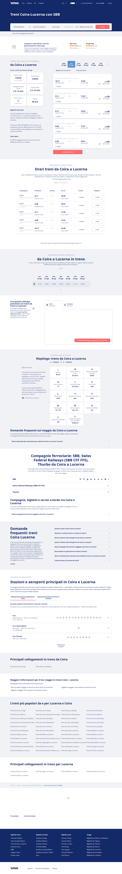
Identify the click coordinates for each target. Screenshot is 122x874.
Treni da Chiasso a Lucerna (19, 775)
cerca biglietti (18, 80)
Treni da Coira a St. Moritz (69, 727)
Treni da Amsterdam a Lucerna (71, 738)
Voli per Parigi (66, 838)
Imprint (30, 868)
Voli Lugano (65, 850)
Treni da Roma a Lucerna (94, 734)
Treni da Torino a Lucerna (95, 751)
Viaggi (89, 835)
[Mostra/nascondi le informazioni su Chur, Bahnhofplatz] (108, 628)
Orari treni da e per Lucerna (31, 785)
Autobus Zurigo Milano (44, 850)
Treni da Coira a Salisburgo (19, 731)
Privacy (54, 868)
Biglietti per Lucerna (94, 850)
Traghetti (41, 3)
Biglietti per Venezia (94, 855)
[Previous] (33, 277)
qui (80, 243)
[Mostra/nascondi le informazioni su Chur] (108, 618)
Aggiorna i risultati (59, 182)
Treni (23, 3)
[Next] (108, 64)
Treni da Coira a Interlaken (70, 722)
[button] (57, 27)
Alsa (37, 855)
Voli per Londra (66, 844)
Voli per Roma (66, 841)
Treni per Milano (16, 838)
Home (12, 785)
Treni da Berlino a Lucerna (95, 738)
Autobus (29, 3)
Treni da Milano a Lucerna (95, 731)
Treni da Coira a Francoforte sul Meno (23, 722)
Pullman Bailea (41, 847)
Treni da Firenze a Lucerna (44, 746)
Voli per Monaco (67, 852)
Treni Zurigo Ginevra (18, 841)
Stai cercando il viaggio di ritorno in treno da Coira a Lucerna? (32, 687)
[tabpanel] (78, 326)
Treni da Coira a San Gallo (95, 722)
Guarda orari (18, 103)
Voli (35, 3)
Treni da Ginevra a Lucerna (70, 734)
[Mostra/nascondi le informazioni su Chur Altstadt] (108, 637)
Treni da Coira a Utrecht (18, 727)
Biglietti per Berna (93, 847)
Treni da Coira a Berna (17, 714)
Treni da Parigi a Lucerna (18, 734)
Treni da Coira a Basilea (43, 667)
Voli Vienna (65, 855)
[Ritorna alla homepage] (16, 3)
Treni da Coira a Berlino (94, 714)
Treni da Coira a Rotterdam (45, 722)
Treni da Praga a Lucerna (69, 751)
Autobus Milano (41, 841)
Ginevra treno (15, 847)
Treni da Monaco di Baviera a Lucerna (73, 742)
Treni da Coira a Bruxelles (44, 718)
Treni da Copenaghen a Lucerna (46, 742)
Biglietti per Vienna (93, 844)
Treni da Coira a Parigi (43, 711)
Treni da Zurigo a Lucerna (69, 731)
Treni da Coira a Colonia (44, 727)
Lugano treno (15, 852)
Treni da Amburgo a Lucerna (19, 751)
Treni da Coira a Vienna (69, 718)
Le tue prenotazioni (87, 3)
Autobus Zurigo (41, 838)
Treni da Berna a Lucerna (18, 738)
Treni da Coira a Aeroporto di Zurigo (48, 714)
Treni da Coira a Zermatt (94, 727)
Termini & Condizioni (42, 868)
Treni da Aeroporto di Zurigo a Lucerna (49, 738)
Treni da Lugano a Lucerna (95, 746)
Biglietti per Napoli (93, 841)
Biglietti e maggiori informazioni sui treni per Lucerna (29, 690)
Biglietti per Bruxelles (94, 852)
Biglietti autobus (42, 835)
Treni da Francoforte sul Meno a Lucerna (49, 751)
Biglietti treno (16, 835)
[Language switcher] (73, 3)
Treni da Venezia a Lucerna (70, 746)
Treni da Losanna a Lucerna (19, 742)
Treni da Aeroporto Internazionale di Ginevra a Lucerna (29, 746)
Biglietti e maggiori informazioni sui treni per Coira (79, 687)
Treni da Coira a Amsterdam (70, 714)
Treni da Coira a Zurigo (18, 667)
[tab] (63, 70)
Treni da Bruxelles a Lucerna (95, 742)
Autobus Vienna (41, 844)
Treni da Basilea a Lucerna (44, 734)
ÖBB (12, 850)
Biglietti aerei (66, 835)
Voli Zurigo (65, 847)
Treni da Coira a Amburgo (95, 718)
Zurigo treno (15, 855)
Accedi (110, 3)
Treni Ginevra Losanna (18, 844)
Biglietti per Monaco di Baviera (97, 838)
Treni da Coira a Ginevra (94, 711)
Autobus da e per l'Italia (44, 852)
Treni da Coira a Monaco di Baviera (22, 718)
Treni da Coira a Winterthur (45, 731)
